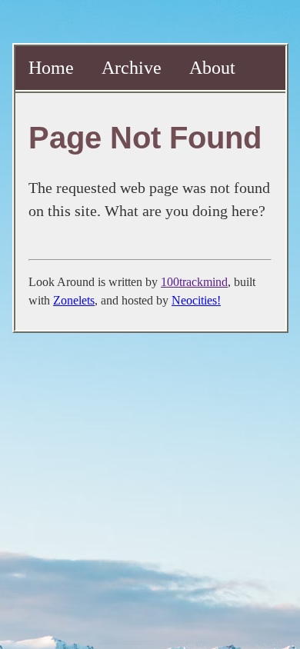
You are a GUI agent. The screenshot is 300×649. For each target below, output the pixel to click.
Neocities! (196, 300)
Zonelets (74, 300)
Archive (132, 68)
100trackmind (194, 281)
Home (51, 68)
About (212, 68)
